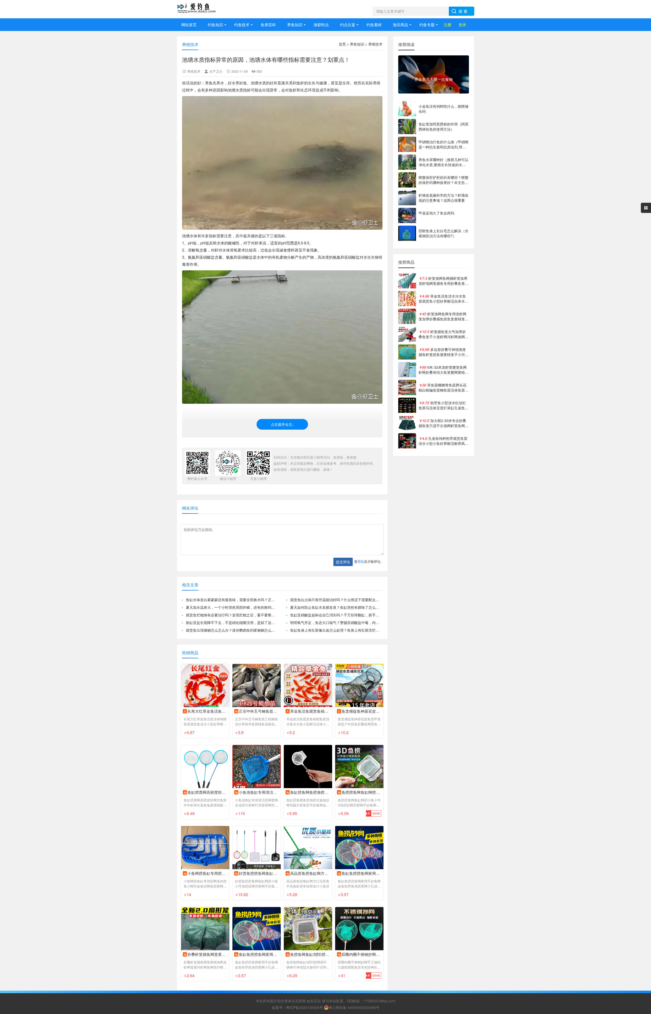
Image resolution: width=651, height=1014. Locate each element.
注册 (447, 24)
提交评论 (343, 561)
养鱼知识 (294, 24)
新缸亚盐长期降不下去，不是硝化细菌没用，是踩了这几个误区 (232, 622)
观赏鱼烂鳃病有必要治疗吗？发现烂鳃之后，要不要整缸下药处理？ (232, 614)
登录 (462, 24)
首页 (342, 43)
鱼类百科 (268, 24)
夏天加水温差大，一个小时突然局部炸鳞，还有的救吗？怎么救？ (232, 607)
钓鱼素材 (374, 24)
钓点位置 (347, 24)
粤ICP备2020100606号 (304, 1007)
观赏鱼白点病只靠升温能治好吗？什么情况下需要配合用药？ (336, 599)
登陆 (360, 561)
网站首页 (189, 24)
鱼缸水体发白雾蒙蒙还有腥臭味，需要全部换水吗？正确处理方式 (232, 599)
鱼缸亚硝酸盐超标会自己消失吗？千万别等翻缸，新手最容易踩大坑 (336, 614)
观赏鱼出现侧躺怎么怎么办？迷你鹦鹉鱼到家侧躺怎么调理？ (232, 630)
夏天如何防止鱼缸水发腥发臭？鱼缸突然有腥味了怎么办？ (336, 607)
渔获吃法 (321, 24)
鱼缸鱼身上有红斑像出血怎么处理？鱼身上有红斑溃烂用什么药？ (336, 630)
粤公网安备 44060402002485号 (354, 1007)
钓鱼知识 (215, 24)
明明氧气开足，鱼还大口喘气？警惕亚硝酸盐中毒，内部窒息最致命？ (336, 622)
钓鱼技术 (241, 24)
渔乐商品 (400, 24)
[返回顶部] (640, 907)
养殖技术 (375, 43)
